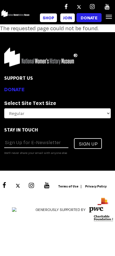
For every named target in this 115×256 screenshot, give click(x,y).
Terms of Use (68, 186)
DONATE (14, 89)
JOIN (67, 18)
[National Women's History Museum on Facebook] (66, 6)
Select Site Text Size (30, 103)
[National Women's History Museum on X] (79, 6)
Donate (89, 18)
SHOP (48, 18)
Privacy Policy (96, 186)
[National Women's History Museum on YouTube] (107, 6)
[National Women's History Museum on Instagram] (92, 6)
